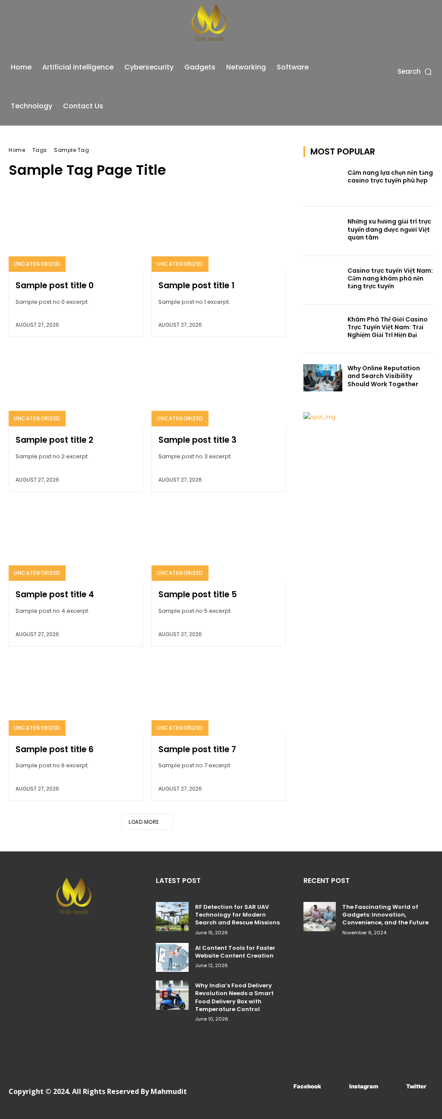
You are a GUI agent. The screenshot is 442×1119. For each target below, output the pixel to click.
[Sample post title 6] (76, 695)
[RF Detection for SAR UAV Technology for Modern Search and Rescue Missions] (172, 916)
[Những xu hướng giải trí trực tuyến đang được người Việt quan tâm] (322, 231)
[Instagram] (336, 1086)
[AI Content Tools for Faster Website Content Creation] (172, 957)
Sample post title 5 (197, 594)
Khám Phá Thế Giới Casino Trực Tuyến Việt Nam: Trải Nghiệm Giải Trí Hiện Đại (387, 327)
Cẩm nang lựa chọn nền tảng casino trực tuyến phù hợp (390, 176)
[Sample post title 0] (76, 231)
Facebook (307, 1086)
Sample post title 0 (55, 285)
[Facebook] (280, 1086)
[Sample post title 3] (219, 386)
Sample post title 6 (55, 749)
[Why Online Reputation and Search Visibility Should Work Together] (322, 377)
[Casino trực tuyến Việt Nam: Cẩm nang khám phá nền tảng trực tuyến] (322, 280)
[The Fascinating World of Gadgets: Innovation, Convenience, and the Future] (319, 916)
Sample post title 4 (55, 594)
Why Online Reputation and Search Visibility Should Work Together (383, 376)
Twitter (416, 1086)
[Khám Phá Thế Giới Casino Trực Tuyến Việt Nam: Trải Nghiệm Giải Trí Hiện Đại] (322, 329)
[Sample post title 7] (219, 695)
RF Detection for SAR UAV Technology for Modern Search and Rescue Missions (237, 915)
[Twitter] (393, 1086)
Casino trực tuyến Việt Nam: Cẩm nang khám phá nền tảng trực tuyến (390, 278)
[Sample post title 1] (219, 231)
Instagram (363, 1086)
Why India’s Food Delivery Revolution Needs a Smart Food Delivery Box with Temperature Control (234, 997)
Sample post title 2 (54, 440)
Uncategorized (37, 264)
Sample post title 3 (197, 440)
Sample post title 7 (197, 749)
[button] (415, 71)
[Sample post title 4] (76, 541)
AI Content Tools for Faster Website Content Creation (235, 952)
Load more (144, 822)
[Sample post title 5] (219, 541)
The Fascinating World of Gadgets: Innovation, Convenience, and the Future (385, 915)
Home (17, 150)
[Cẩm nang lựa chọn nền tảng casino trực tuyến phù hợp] (322, 182)
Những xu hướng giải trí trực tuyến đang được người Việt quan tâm (389, 229)
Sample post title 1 (196, 285)
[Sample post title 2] (76, 386)
